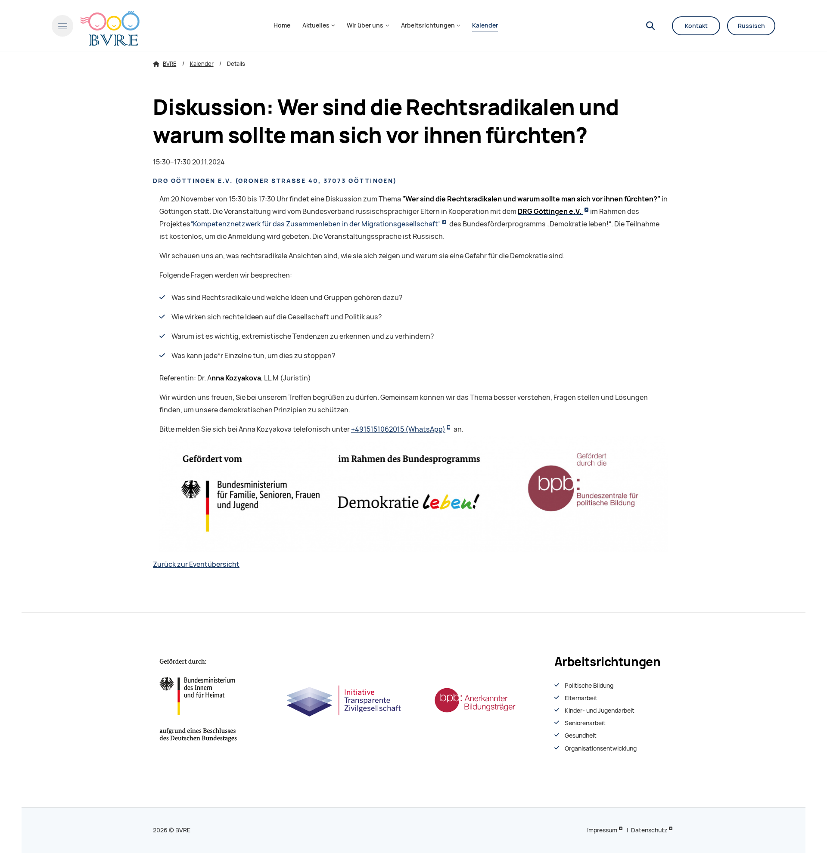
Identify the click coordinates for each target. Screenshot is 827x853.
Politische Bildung (589, 685)
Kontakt (696, 26)
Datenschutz (649, 830)
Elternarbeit (581, 698)
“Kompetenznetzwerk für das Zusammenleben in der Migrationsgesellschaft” (315, 224)
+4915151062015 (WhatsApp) (398, 429)
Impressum (602, 830)
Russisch (751, 26)
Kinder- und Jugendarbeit (599, 710)
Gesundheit (581, 735)
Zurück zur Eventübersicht (196, 564)
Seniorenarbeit (585, 723)
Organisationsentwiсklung (601, 748)
